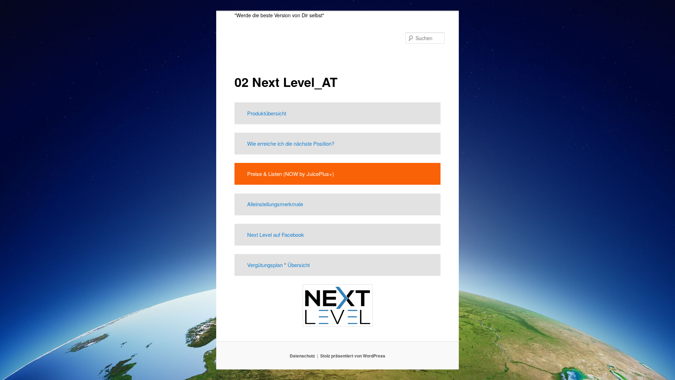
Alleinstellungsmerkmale (275, 204)
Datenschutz (302, 356)
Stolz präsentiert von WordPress (352, 356)
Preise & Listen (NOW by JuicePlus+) (290, 173)
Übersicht (299, 264)
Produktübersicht (266, 113)
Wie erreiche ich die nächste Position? (290, 143)
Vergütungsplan (265, 264)
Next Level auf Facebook (275, 234)
